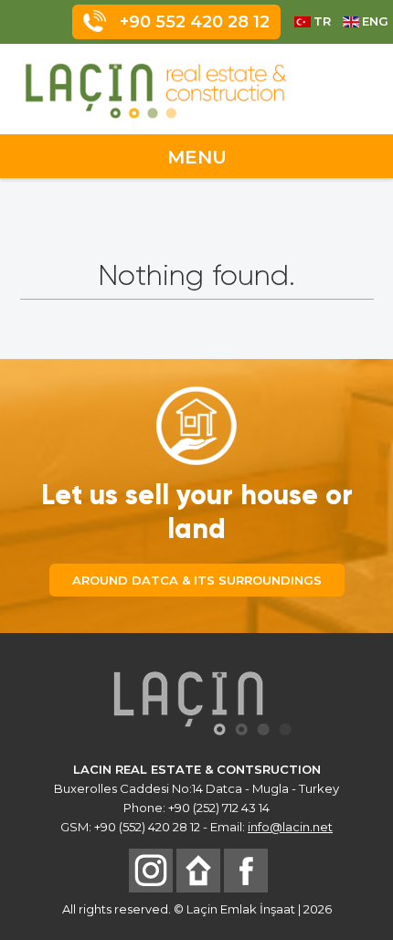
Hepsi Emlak (198, 870)
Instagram (151, 870)
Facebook (246, 870)
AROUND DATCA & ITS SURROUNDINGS (197, 580)
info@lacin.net (290, 826)
